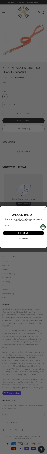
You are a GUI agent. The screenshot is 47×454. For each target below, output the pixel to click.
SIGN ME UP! (23, 233)
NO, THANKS (23, 238)
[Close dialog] (45, 208)
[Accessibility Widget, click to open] (43, 227)
